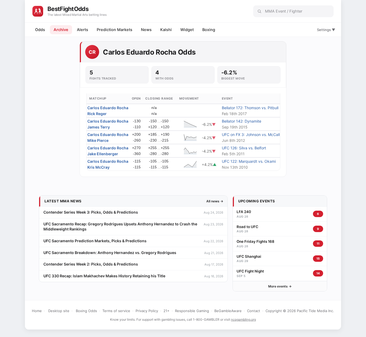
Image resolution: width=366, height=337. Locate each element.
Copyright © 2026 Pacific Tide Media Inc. (300, 311)
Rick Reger (97, 113)
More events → (280, 286)
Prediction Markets (114, 29)
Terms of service (116, 311)
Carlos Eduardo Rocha (107, 107)
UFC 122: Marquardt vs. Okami (249, 161)
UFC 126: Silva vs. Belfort (244, 148)
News (146, 29)
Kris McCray (98, 167)
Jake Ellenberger (102, 154)
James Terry (98, 127)
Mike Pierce (98, 140)
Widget (187, 29)
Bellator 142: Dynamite (241, 121)
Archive (61, 29)
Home (37, 311)
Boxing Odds (86, 311)
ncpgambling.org (243, 319)
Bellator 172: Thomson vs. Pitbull (250, 107)
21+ (166, 311)
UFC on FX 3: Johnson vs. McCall (251, 134)
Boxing (208, 29)
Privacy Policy (147, 311)
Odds (40, 29)
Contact (253, 311)
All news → (214, 201)
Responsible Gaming (192, 311)
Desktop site (58, 311)
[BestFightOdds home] (37, 11)
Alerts (82, 29)
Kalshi (166, 29)
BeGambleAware (228, 311)
